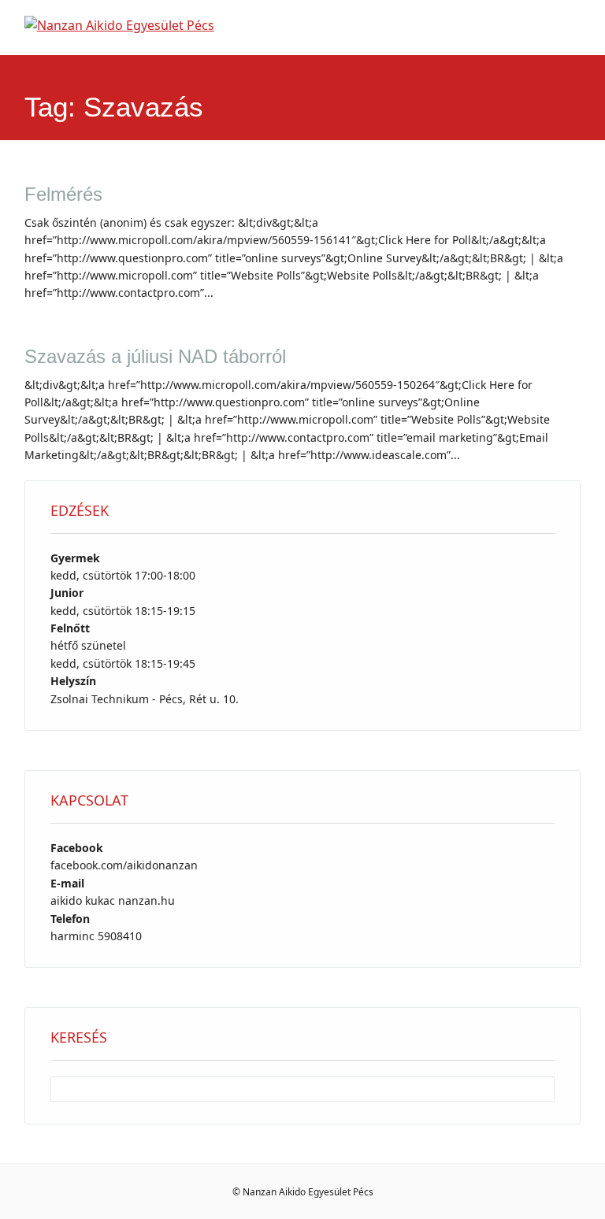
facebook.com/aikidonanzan (124, 865)
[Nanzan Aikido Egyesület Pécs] (119, 25)
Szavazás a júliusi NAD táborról (155, 356)
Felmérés (63, 194)
